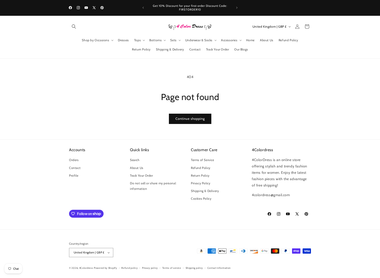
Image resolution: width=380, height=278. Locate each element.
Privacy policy (150, 267)
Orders (74, 160)
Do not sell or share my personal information (153, 186)
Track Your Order (141, 176)
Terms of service (171, 267)
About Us (136, 168)
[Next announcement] (237, 8)
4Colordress (86, 267)
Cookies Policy (201, 199)
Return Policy (200, 176)
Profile (73, 176)
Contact (74, 168)
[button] (74, 26)
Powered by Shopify (105, 267)
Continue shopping (190, 119)
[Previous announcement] (143, 8)
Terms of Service (202, 160)
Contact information (219, 267)
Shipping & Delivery (205, 191)
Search (135, 160)
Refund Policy (200, 168)
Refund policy (129, 267)
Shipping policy (194, 267)
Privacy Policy (200, 183)
